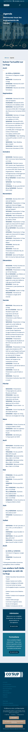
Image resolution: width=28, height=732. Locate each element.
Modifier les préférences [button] (14, 726)
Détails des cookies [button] (6, 728)
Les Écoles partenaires (9, 686)
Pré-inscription (7, 692)
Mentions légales (22, 728)
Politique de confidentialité (14, 728)
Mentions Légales (8, 703)
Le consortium (7, 684)
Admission (6, 690)
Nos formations (7, 688)
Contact (5, 697)
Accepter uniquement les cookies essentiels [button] (14, 722)
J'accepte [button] (14, 717)
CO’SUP (5, 682)
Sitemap (5, 701)
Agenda (5, 695)
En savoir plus (14, 626)
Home (7, 57)
